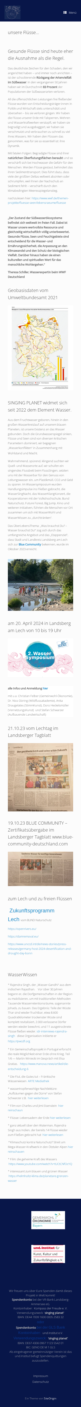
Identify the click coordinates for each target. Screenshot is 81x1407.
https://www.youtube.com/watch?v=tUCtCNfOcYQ (40, 1164)
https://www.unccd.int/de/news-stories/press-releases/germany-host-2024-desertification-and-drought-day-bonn (40, 948)
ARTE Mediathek (38, 1081)
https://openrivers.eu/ (22, 929)
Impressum (40, 1376)
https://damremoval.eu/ (23, 936)
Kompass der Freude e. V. (51, 1308)
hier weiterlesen (38, 1098)
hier (45, 688)
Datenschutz (40, 1382)
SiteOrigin (50, 1398)
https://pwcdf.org (19, 1041)
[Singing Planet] (12, 12)
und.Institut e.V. (53, 1333)
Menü (72, 13)
